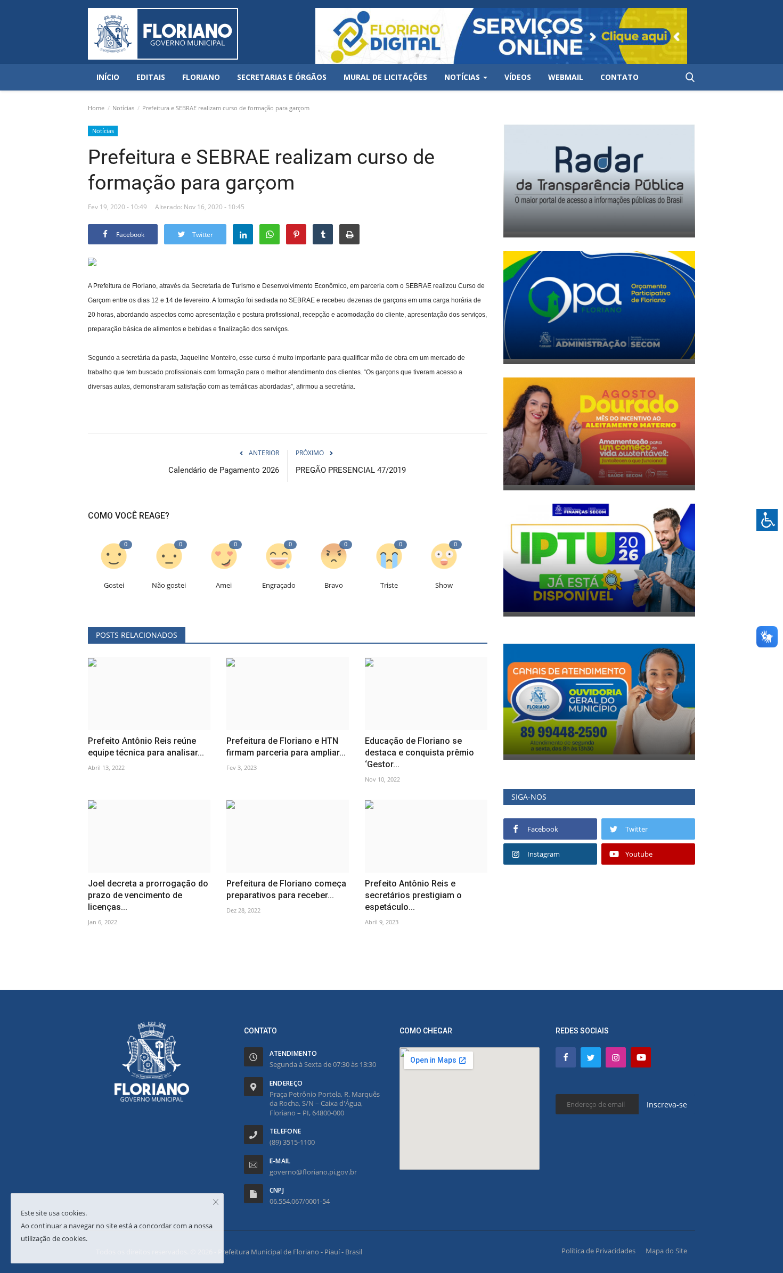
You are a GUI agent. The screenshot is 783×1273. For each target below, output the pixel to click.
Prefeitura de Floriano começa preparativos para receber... (286, 889)
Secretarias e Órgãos (282, 77)
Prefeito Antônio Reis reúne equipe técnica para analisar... (146, 747)
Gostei (114, 585)
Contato (619, 77)
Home (96, 108)
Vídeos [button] (517, 77)
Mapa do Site (666, 1250)
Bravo (333, 585)
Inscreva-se (667, 1104)
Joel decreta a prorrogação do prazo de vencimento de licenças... (148, 895)
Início (107, 77)
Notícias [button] (463, 77)
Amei (224, 585)
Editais (150, 77)
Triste (389, 585)
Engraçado (279, 585)
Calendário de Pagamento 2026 (223, 470)
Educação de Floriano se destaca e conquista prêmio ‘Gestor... (419, 752)
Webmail (565, 77)
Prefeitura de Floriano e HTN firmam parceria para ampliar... (286, 747)
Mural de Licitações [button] (385, 77)
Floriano (201, 77)
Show (444, 585)
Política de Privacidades (598, 1250)
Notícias (123, 108)
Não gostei (169, 585)
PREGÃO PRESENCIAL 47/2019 (351, 470)
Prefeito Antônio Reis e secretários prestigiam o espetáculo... (413, 895)
